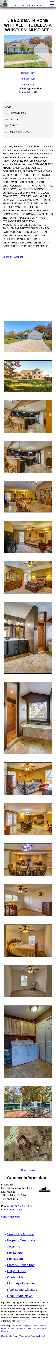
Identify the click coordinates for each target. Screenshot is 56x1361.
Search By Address (20, 1234)
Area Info (13, 1246)
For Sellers (15, 1252)
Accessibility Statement (17, 1328)
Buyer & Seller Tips (20, 1265)
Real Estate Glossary (22, 1289)
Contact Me (15, 1277)
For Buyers (15, 1258)
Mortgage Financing (21, 1283)
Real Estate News (20, 1295)
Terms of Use (16, 1326)
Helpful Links (16, 1271)
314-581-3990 (14, 1209)
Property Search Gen (22, 1240)
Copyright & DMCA (30, 1326)
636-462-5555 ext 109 (21, 1206)
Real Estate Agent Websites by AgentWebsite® (23, 1336)
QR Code (5, 1326)
